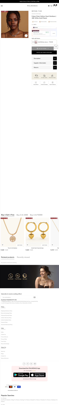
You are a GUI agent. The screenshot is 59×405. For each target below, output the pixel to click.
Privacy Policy (4, 339)
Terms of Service (4, 337)
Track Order (3, 341)
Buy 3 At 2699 (22, 215)
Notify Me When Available (44, 52)
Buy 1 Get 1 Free (7, 215)
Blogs (2, 353)
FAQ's (2, 332)
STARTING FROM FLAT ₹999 (29, 1)
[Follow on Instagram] (27, 363)
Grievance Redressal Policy (6, 324)
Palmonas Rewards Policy (6, 315)
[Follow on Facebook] (24, 363)
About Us (3, 351)
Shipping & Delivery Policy (6, 311)
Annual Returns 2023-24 (13, 390)
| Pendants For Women (45, 400)
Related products (7, 257)
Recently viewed (23, 257)
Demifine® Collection (6, 400)
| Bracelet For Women (35, 400)
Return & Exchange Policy (6, 313)
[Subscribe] (34, 297)
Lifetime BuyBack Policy (6, 320)
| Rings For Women (15, 400)
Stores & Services (4, 358)
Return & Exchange (5, 343)
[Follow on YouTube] (34, 363)
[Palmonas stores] (49, 6)
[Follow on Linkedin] (31, 363)
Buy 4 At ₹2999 (36, 215)
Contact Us (3, 334)
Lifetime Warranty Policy (6, 317)
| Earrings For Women (25, 400)
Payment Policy (4, 322)
